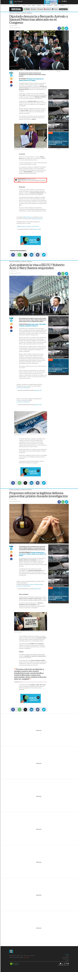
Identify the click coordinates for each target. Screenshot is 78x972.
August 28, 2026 (37, 390)
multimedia (62, 5)
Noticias (24, 5)
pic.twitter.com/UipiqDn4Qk (23, 401)
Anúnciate (67, 954)
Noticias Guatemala (15, 13)
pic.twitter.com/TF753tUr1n (32, 226)
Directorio (67, 960)
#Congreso (31, 584)
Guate (29, 5)
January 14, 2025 (37, 229)
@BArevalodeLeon (27, 217)
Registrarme (20, 1)
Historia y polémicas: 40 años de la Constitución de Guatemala (58, 142)
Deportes (39, 5)
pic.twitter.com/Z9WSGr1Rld (23, 586)
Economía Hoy (17, 5)
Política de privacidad (65, 957)
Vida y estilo (49, 5)
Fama (44, 5)
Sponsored (26, 957)
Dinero (33, 5)
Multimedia (21, 957)
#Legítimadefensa (38, 584)
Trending (56, 5)
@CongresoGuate (38, 218)
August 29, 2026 (37, 404)
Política (29, 13)
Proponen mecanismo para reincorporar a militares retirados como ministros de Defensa (32, 554)
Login (15, 1)
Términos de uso (66, 959)
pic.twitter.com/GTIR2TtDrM (23, 387)
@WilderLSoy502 (21, 226)
